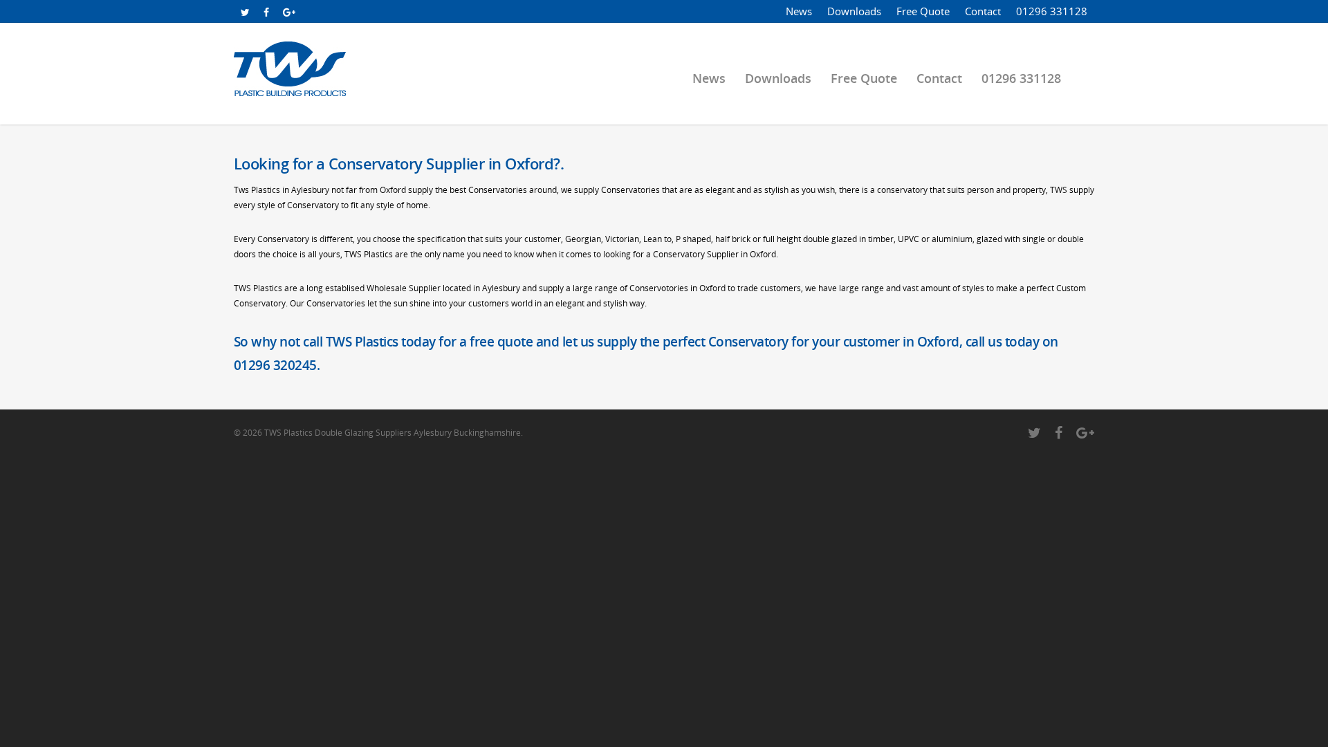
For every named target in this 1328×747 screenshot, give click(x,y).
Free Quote (923, 11)
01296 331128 (1051, 11)
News (799, 11)
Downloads (854, 11)
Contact (983, 11)
